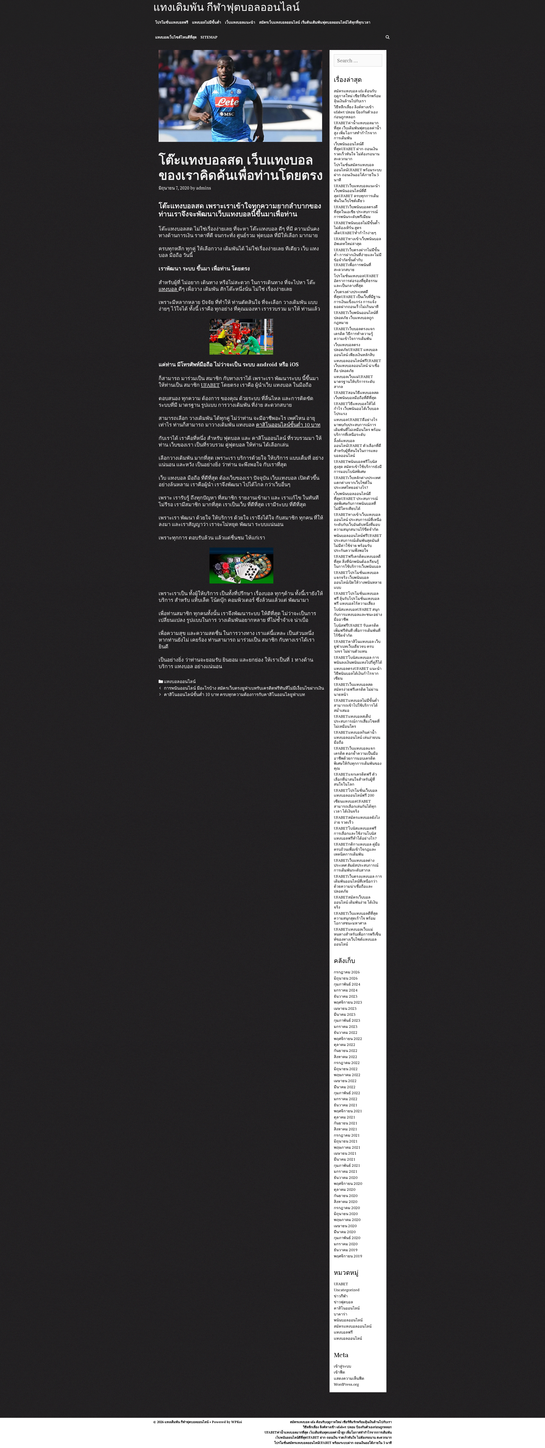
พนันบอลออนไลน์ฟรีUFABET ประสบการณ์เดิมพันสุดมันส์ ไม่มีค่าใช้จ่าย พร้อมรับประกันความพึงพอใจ (358, 543)
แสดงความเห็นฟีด (349, 1378)
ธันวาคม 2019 (345, 1249)
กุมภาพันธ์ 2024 (347, 984)
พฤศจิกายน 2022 (348, 1038)
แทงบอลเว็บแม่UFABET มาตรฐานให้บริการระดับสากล (354, 381)
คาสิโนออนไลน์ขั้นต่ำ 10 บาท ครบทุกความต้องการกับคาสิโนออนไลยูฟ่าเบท (234, 694)
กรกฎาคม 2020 (347, 1207)
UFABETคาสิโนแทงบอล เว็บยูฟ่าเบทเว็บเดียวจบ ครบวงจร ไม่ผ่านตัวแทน (357, 646)
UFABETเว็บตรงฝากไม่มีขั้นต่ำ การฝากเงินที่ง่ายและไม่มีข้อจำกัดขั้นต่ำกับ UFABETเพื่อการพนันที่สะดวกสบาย (358, 259)
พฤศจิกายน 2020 (348, 1183)
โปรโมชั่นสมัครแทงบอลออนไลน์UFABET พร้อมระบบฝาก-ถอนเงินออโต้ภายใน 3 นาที (358, 172)
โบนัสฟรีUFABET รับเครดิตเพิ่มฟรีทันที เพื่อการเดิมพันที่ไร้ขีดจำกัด (357, 630)
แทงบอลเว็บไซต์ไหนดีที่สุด (176, 37)
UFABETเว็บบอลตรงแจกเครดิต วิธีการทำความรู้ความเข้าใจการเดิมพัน (354, 333)
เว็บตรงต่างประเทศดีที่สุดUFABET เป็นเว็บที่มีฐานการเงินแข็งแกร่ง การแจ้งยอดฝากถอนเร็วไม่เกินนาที (357, 299)
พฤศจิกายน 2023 (348, 1002)
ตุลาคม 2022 (344, 1044)
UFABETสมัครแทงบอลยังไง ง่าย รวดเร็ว (357, 820)
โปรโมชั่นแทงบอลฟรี (171, 22)
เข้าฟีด (339, 1372)
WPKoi (236, 1422)
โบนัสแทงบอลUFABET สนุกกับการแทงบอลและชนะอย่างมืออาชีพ (358, 614)
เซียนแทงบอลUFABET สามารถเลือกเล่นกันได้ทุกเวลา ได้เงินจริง (355, 806)
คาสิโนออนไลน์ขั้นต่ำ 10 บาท (288, 424)
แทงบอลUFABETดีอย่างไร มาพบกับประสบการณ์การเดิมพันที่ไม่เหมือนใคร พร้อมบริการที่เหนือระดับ (357, 427)
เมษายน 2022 (345, 1080)
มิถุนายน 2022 (346, 1068)
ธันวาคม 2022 (345, 1032)
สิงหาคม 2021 (345, 1128)
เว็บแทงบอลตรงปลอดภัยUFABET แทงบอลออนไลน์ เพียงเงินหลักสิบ (355, 349)
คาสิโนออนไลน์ (347, 1308)
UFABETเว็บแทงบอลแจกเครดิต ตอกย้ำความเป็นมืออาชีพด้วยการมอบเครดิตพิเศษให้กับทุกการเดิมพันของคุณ (358, 758)
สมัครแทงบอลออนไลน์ (352, 1326)
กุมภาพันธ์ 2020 (347, 1237)
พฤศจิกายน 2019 (348, 1255)
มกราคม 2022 (345, 1098)
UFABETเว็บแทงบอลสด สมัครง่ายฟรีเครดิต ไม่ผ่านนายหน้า (356, 689)
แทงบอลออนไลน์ (180, 681)
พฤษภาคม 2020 (347, 1219)
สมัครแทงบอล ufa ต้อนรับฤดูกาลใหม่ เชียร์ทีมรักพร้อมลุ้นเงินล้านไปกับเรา (357, 95)
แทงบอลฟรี (343, 1332)
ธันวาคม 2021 (345, 1104)
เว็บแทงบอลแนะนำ (240, 22)
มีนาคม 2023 (345, 1014)
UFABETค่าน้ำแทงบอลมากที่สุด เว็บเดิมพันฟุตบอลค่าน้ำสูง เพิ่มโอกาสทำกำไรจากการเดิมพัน (357, 130)
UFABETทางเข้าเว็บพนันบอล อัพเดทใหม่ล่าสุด (357, 241)
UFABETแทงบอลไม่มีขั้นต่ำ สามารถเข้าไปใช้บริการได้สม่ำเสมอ (356, 705)
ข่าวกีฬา (341, 1295)
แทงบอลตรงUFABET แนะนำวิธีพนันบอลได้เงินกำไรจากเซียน (358, 673)
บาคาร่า (340, 1314)
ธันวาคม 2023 (345, 996)
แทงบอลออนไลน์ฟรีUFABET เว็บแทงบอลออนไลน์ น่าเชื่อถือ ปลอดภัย (357, 365)
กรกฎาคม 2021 (347, 1135)
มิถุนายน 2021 (346, 1141)
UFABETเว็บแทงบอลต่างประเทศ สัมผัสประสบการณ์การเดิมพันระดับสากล (356, 865)
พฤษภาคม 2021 (347, 1147)
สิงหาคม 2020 (345, 1201)
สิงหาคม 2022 (345, 1056)
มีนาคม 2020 (345, 1231)
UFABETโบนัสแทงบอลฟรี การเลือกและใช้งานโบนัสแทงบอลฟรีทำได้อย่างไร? (355, 833)
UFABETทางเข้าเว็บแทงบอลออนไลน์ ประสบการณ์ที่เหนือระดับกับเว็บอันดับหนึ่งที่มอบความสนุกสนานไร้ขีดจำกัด (358, 522)
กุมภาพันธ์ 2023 (347, 1020)
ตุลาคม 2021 (344, 1117)
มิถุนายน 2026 (346, 978)
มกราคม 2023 (345, 1026)
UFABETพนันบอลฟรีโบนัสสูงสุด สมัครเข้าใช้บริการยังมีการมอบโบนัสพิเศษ (358, 466)
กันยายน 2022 (345, 1050)
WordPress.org (346, 1384)
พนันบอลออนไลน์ (348, 1319)
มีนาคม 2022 (345, 1086)
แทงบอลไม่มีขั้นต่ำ (206, 22)
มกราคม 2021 (345, 1171)
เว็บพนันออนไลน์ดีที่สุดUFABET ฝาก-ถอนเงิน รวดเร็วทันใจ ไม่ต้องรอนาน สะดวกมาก (356, 151)
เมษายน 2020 (345, 1225)
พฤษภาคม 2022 (347, 1074)
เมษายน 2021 (345, 1153)
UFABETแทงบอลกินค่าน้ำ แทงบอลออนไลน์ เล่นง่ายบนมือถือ (357, 737)
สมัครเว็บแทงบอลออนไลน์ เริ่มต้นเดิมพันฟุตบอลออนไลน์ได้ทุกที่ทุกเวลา (314, 22)
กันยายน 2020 (345, 1195)
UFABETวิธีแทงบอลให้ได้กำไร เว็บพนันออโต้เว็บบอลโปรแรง (356, 408)
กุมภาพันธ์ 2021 (347, 1165)
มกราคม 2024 (345, 990)
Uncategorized (346, 1289)
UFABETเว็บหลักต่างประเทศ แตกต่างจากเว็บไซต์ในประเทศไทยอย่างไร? (357, 482)
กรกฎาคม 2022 (347, 1062)
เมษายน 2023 (345, 1008)
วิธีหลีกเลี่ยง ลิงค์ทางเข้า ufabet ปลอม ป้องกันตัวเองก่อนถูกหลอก (356, 111)
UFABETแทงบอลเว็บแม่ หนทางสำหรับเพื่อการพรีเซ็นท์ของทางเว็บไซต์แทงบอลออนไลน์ (357, 937)
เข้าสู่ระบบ (342, 1366)
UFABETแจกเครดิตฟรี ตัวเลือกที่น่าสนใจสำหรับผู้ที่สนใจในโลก (355, 779)
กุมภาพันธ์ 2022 (347, 1092)
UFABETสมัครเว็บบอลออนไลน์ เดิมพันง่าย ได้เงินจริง (356, 902)
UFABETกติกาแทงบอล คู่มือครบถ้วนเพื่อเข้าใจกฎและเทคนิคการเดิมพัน (357, 849)
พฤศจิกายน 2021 (348, 1110)
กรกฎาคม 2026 (347, 971)
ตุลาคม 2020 (344, 1189)
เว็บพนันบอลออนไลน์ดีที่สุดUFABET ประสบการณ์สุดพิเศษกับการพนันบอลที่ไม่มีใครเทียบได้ (356, 501)
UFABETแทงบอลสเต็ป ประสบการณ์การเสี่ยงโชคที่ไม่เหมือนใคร (357, 721)
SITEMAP (209, 37)
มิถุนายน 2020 (346, 1213)
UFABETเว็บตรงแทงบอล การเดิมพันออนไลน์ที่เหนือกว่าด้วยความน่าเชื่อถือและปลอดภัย (358, 884)
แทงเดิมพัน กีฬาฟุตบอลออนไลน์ (226, 7)
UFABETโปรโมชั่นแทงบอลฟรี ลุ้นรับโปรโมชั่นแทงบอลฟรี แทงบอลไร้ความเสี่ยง (356, 598)
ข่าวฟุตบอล (343, 1301)
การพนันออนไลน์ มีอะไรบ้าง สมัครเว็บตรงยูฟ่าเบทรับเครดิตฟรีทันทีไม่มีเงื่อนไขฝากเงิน (244, 688)
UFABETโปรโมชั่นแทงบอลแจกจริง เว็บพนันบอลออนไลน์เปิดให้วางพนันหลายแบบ (358, 580)
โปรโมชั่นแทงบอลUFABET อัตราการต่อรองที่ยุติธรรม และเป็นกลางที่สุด (356, 280)
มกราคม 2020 (345, 1243)
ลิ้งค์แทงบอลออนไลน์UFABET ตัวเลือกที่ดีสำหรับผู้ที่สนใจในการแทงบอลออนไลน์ (357, 448)
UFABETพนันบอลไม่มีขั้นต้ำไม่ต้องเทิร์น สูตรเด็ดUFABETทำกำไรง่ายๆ (357, 227)
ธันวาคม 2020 (345, 1177)
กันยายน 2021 (345, 1123)
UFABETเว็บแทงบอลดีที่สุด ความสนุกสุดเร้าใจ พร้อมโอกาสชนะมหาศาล (356, 918)
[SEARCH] (387, 37)
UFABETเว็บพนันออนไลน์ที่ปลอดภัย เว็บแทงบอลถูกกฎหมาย (356, 317)
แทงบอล (168, 288)
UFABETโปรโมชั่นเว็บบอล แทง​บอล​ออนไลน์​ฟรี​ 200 (355, 793)
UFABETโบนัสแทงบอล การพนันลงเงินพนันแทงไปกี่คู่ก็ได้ (358, 660)
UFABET (210, 384)
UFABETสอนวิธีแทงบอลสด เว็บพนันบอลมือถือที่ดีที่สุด (356, 395)
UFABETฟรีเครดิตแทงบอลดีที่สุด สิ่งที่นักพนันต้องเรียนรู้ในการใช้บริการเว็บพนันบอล (357, 561)
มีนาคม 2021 (345, 1159)
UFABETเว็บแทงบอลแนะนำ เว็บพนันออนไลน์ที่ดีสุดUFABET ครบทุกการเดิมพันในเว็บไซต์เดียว (357, 193)
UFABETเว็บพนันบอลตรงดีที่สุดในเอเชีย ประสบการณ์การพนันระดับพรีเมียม (356, 211)
